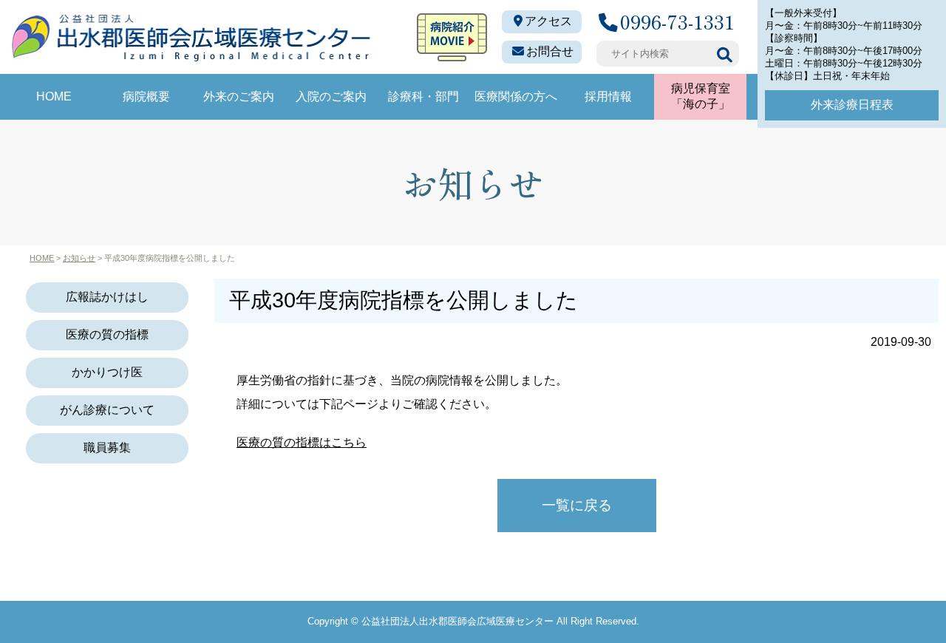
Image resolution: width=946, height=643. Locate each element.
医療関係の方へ (515, 96)
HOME (54, 96)
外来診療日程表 (852, 104)
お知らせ (79, 258)
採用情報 (608, 96)
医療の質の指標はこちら (301, 442)
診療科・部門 (423, 96)
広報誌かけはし (107, 296)
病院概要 (146, 96)
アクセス (548, 21)
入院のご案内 (331, 96)
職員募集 (107, 447)
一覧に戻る (577, 505)
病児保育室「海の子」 (700, 96)
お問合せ (550, 51)
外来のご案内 (238, 96)
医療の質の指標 (107, 334)
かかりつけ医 (107, 372)
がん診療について (107, 410)
